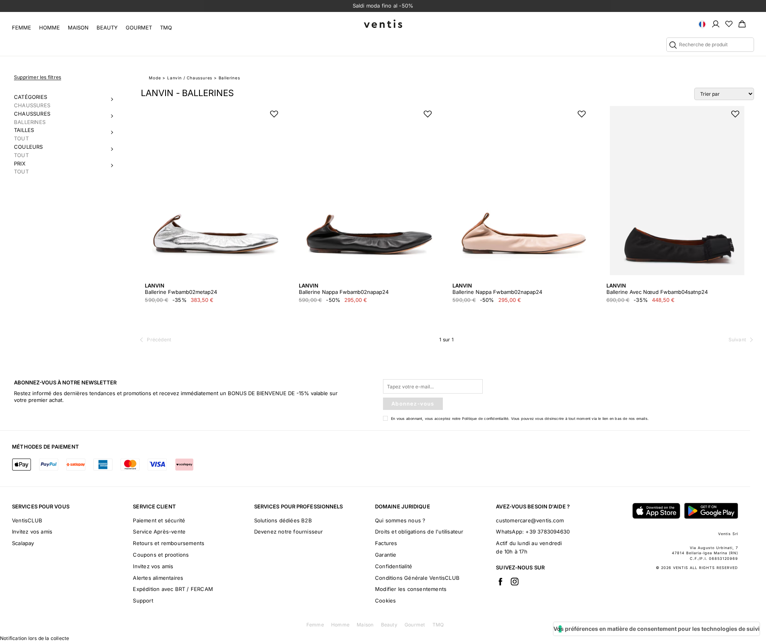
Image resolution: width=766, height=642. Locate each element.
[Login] (715, 23)
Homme (49, 27)
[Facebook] (500, 581)
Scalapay (23, 543)
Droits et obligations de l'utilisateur (419, 531)
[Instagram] (514, 581)
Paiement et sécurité (159, 520)
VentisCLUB (27, 520)
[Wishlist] (728, 23)
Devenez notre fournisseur (288, 531)
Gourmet (139, 27)
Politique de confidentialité (485, 418)
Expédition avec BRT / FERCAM (173, 589)
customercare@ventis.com (530, 520)
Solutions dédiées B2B (283, 520)
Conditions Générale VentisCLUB (417, 578)
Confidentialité (393, 566)
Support (143, 600)
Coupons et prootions (161, 554)
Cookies (385, 600)
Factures (386, 543)
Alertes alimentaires (158, 578)
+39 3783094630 (547, 531)
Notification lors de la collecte (34, 638)
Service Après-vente (159, 531)
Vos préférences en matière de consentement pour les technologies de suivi (656, 628)
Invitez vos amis (32, 531)
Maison (78, 27)
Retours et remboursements (168, 543)
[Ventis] (383, 24)
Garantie (386, 554)
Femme (21, 27)
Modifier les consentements (410, 589)
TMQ (166, 27)
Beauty (107, 27)
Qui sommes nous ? (400, 520)
